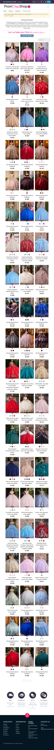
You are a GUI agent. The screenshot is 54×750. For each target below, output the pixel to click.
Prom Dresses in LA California (32, 735)
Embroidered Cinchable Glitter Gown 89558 (12, 579)
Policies (17, 727)
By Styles (5, 733)
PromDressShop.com (9, 743)
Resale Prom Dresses (33, 737)
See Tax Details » (32, 708)
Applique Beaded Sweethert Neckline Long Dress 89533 (27, 258)
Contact (17, 724)
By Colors (5, 726)
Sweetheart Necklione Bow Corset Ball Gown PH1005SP (27, 68)
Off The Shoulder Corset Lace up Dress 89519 (27, 101)
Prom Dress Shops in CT (33, 729)
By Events (5, 729)
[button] (49, 1)
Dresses (11, 11)
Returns (17, 731)
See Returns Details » (21, 706)
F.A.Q (17, 726)
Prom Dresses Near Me (32, 726)
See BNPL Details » (10, 706)
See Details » (20, 2)
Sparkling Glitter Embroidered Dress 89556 (41, 545)
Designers (17, 11)
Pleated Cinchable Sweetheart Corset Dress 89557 (12, 133)
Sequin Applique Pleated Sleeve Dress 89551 (12, 291)
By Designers (6, 727)
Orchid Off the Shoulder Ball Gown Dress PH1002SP (41, 68)
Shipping (18, 733)
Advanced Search (27, 35)
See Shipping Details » (44, 706)
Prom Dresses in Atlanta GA (32, 732)
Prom (37, 23)
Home (4, 11)
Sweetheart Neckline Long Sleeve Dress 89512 (12, 258)
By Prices (5, 731)
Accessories (6, 735)
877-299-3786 (44, 725)
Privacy (17, 729)
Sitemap (5, 724)
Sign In (34, 1)
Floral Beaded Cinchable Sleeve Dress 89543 (12, 450)
